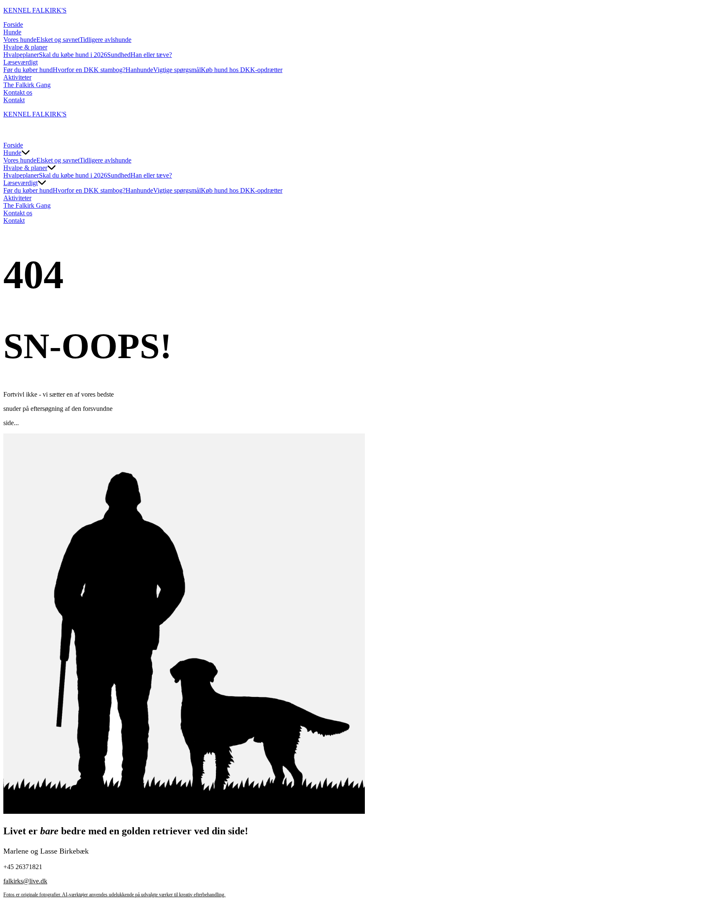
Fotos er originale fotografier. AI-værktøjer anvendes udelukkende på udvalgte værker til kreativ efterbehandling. (114, 895)
